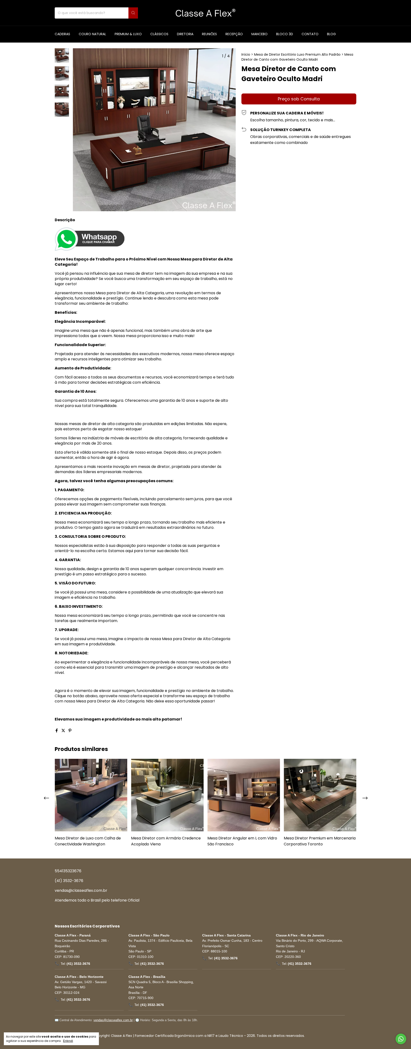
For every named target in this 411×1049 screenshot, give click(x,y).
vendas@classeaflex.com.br (81, 890)
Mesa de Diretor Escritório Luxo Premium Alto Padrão (297, 54)
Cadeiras (62, 34)
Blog (331, 34)
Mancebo (259, 34)
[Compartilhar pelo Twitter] (63, 730)
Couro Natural (92, 34)
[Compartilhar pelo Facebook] (57, 730)
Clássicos (159, 34)
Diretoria (185, 34)
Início (245, 54)
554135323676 (68, 871)
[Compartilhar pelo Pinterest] (70, 730)
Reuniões (209, 34)
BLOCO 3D (284, 34)
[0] (351, 13)
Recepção (234, 34)
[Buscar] (133, 13)
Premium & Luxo (128, 34)
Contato (310, 34)
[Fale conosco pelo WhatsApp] (401, 1039)
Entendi (68, 1041)
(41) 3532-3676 (69, 880)
